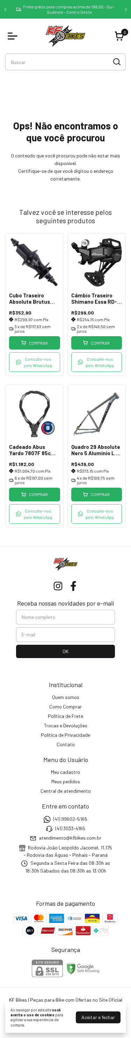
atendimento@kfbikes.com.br (70, 838)
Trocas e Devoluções (65, 725)
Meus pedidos (65, 781)
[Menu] (14, 36)
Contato (66, 744)
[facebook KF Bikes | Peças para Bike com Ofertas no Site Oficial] (73, 586)
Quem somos (65, 697)
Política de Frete (65, 716)
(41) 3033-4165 (70, 828)
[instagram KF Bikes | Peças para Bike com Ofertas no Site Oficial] (58, 586)
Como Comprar (65, 706)
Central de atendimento (66, 791)
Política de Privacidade (65, 735)
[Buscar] (116, 61)
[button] (34, 362)
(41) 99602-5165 (70, 819)
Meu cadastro (65, 772)
